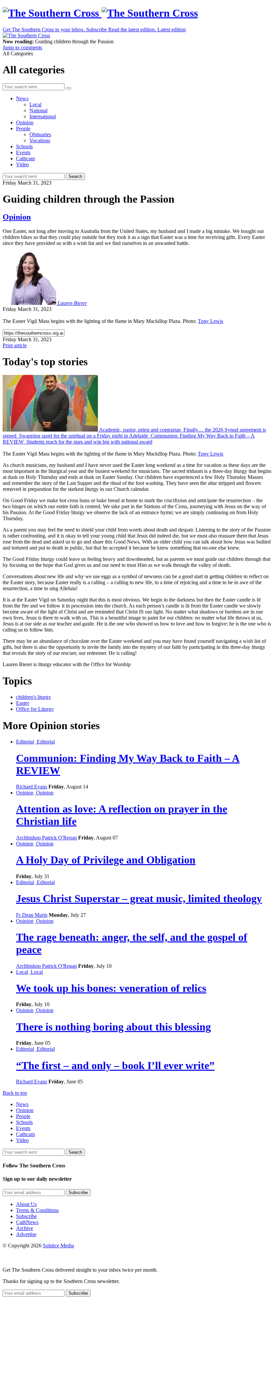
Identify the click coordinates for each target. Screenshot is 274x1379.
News (22, 98)
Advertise (26, 1234)
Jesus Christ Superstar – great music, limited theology (139, 898)
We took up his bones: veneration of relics (111, 988)
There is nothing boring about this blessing (113, 1027)
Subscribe (26, 1216)
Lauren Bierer (72, 303)
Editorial (25, 741)
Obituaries (40, 134)
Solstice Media (58, 1245)
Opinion (24, 122)
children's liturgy (33, 697)
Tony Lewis (210, 321)
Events (23, 152)
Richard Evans (31, 786)
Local (35, 104)
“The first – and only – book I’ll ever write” (115, 1065)
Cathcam (25, 158)
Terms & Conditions (37, 1210)
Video (22, 164)
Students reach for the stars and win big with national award (88, 442)
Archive (24, 1228)
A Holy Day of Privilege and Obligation (105, 860)
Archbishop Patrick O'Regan (46, 837)
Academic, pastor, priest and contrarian (140, 430)
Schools (24, 146)
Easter (22, 703)
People (23, 128)
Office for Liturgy (35, 709)
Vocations (39, 140)
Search (75, 176)
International (42, 116)
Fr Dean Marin (31, 915)
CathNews (27, 1222)
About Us (26, 1204)
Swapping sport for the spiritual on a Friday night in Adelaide (83, 436)
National (38, 110)
